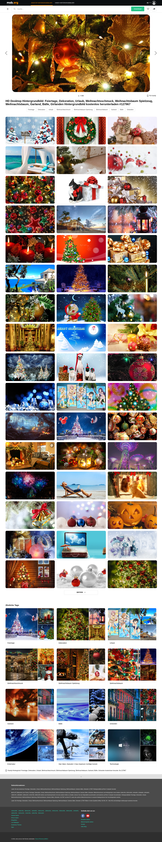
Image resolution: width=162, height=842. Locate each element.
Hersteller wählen (85, 819)
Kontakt (83, 824)
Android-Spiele (15, 815)
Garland (114, 109)
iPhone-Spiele (15, 817)
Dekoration (41, 109)
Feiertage (31, 109)
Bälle (121, 109)
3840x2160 (27, 810)
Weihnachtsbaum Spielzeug (83, 109)
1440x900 (75, 810)
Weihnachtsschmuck (63, 109)
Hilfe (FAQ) (84, 826)
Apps (12, 827)
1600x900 (34, 810)
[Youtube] (88, 817)
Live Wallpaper (15, 822)
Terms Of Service (39, 839)
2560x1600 (41, 813)
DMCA (46, 839)
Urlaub (51, 109)
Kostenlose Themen (16, 824)
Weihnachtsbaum (102, 109)
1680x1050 (14, 813)
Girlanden (130, 109)
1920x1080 (14, 810)
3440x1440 (55, 810)
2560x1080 (62, 810)
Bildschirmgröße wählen (87, 822)
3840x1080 (69, 810)
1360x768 (34, 813)
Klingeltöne (14, 820)
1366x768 (20, 810)
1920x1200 (21, 813)
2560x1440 (41, 810)
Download (137, 9)
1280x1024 (48, 810)
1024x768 (27, 813)
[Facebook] (83, 817)
